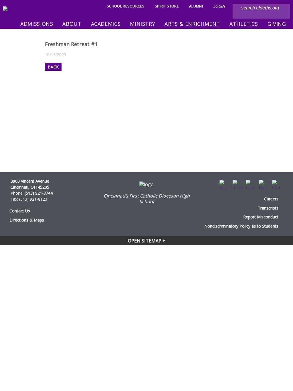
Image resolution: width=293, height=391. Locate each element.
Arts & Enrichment (192, 23)
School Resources (125, 6)
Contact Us (19, 211)
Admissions (36, 23)
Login (219, 6)
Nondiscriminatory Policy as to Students (241, 226)
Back (53, 67)
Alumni (196, 6)
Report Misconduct (260, 217)
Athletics (243, 23)
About (71, 23)
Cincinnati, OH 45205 (30, 187)
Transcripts (268, 208)
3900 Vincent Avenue (30, 181)
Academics (106, 23)
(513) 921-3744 (39, 193)
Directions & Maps (26, 220)
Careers (271, 199)
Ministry (142, 23)
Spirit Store (167, 6)
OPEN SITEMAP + (146, 241)
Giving (277, 23)
